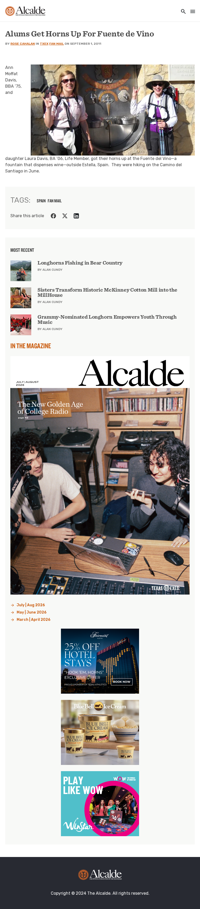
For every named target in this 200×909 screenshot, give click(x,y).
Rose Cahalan (22, 44)
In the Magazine (30, 345)
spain (41, 201)
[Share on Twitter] (65, 216)
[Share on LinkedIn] (76, 216)
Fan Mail (56, 44)
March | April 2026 (34, 619)
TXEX (44, 44)
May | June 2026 (32, 612)
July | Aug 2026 (31, 605)
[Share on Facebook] (53, 216)
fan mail (55, 201)
